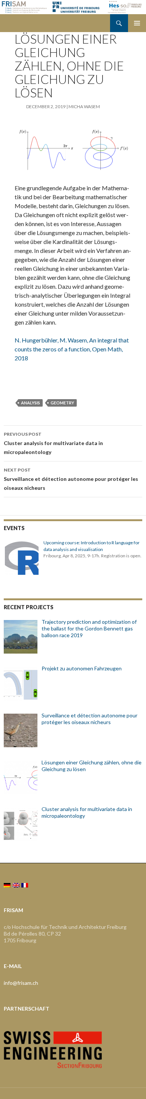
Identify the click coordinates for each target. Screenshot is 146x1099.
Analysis (30, 402)
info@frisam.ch (21, 983)
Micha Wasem (84, 106)
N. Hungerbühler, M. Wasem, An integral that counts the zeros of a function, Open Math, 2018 (72, 348)
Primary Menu (137, 23)
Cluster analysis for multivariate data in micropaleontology (53, 443)
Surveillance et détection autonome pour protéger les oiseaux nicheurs (71, 479)
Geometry (62, 402)
